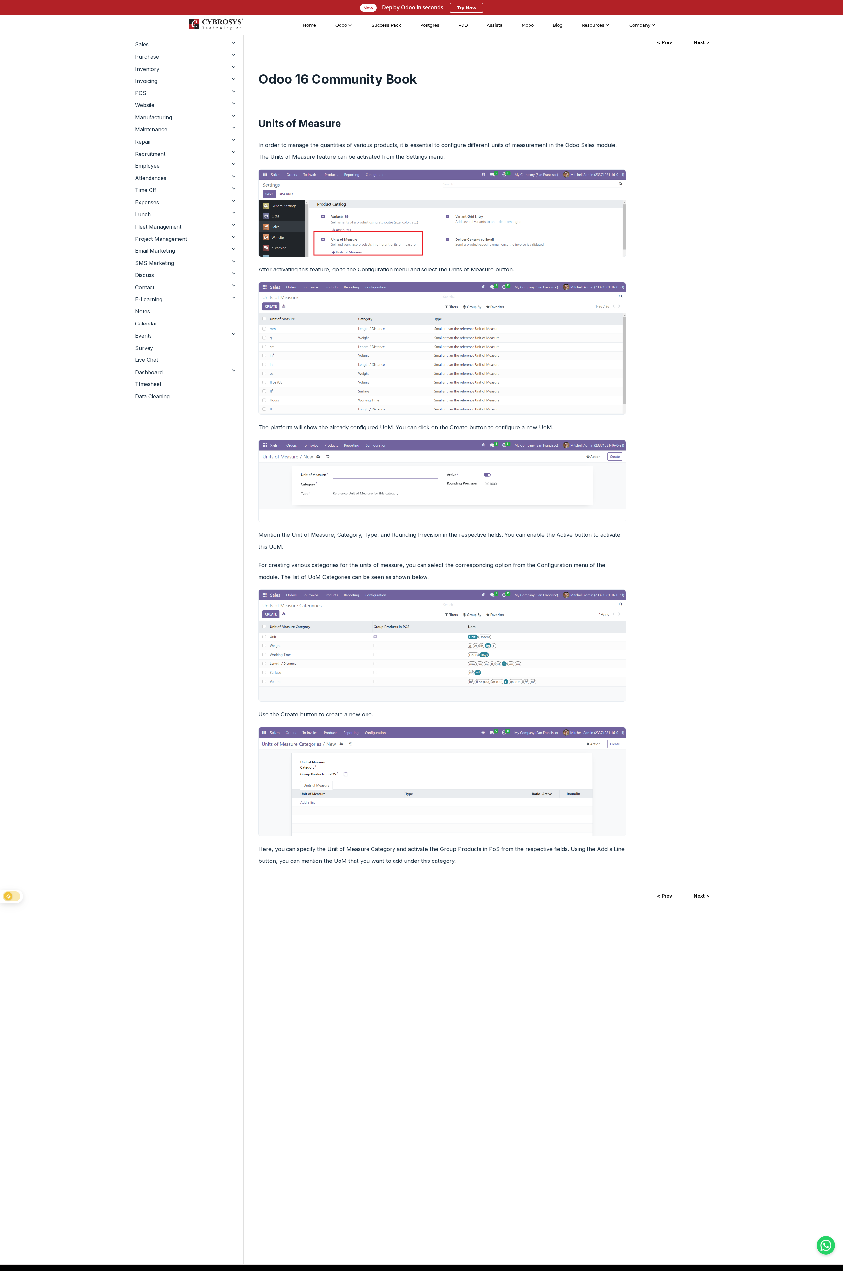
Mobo (528, 25)
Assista (495, 25)
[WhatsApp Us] (825, 1245)
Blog (558, 25)
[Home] (216, 25)
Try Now (466, 7)
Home (309, 25)
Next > (701, 42)
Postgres (429, 25)
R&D (463, 25)
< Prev (664, 42)
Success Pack (386, 25)
